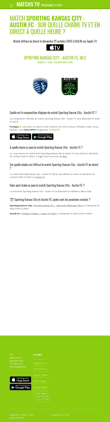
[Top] (102, 415)
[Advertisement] (55, 262)
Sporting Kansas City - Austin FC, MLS (55, 58)
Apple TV (40, 177)
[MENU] (13, 5)
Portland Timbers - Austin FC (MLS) (39, 213)
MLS (65, 156)
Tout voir (40, 394)
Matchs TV (39, 4)
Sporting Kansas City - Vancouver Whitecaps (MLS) (58, 205)
